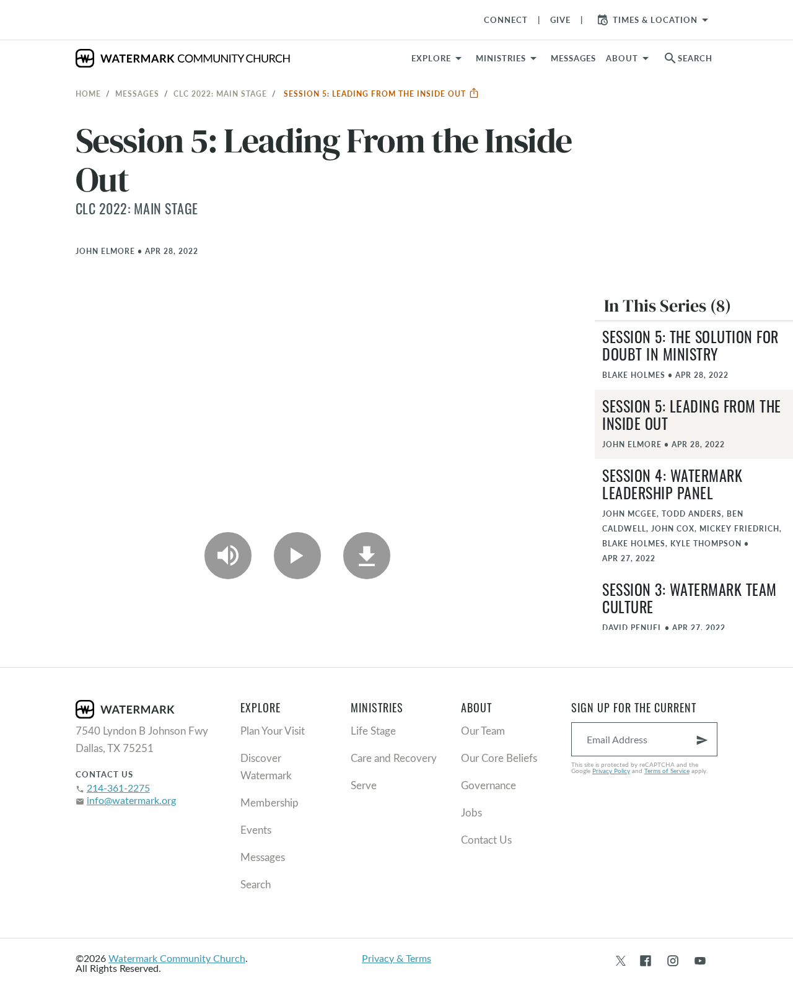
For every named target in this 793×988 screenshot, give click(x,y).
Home (88, 93)
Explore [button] (431, 58)
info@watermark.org (131, 800)
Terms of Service (667, 770)
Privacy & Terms (396, 957)
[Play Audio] (228, 555)
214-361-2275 (118, 787)
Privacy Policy (611, 770)
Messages (137, 93)
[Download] (366, 555)
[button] (508, 58)
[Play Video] (297, 555)
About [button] (622, 58)
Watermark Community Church (176, 957)
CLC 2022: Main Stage (220, 93)
